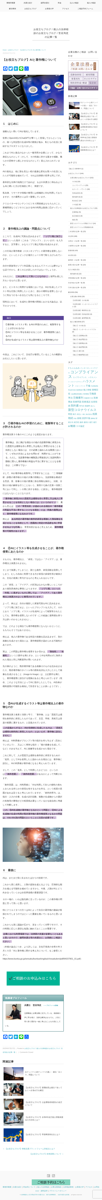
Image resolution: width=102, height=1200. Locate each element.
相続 (73, 220)
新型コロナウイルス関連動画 (80, 227)
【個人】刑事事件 (74, 169)
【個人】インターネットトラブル (84, 329)
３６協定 (75, 204)
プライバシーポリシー (58, 1191)
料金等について (29, 1187)
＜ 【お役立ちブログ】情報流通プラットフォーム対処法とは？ (29, 1149)
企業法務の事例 (75, 296)
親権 (79, 418)
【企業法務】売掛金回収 (81, 314)
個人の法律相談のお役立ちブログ (48, 1048)
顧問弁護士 (45, 3)
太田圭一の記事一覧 (75, 241)
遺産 (81, 422)
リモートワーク (80, 386)
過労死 (76, 422)
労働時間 (87, 398)
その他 (74, 181)
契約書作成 (76, 197)
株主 (84, 414)
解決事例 (12, 9)
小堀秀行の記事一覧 (75, 246)
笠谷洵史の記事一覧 (75, 283)
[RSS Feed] (53, 1176)
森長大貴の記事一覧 (75, 265)
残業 (94, 414)
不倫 (88, 386)
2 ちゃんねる (74, 368)
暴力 (74, 414)
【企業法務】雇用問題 (80, 318)
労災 (91, 398)
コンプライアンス (78, 185)
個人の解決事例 (75, 322)
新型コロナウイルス (82, 409)
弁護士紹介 (28, 3)
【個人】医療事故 (78, 343)
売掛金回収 (76, 193)
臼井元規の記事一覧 (75, 287)
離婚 (72, 426)
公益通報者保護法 (76, 394)
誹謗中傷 (86, 418)
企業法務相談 (56, 1187)
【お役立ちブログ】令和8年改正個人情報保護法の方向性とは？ (89, 137)
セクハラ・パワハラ (79, 189)
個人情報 (87, 390)
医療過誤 (86, 402)
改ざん (93, 406)
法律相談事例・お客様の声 (73, 1187)
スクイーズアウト (76, 382)
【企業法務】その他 (79, 300)
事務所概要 (11, 3)
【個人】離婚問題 (78, 355)
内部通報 (86, 394)
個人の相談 (91, 3)
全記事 (70, 236)
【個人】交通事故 (78, 336)
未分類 (70, 255)
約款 (75, 418)
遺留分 (86, 422)
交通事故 (75, 212)
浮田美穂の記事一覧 (75, 278)
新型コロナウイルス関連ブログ (81, 223)
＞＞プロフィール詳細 (50, 1005)
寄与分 (81, 406)
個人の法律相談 (43, 1187)
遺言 (91, 422)
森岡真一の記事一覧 (75, 260)
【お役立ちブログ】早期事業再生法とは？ (42, 1134)
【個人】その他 (77, 326)
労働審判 (78, 397)
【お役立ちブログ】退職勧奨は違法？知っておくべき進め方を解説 (89, 116)
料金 (59, 3)
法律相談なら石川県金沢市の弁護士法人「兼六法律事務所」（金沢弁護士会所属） (45, 1194)
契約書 (75, 405)
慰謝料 (87, 406)
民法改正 (75, 201)
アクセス (65, 9)
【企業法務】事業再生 (80, 310)
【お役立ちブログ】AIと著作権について (33, 50)
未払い (79, 414)
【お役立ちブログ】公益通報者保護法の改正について (89, 127)
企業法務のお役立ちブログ (79, 178)
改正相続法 (76, 216)
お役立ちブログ (30, 9)
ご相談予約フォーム (85, 9)
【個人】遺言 (77, 351)
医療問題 (77, 402)
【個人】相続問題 (78, 347)
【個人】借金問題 (78, 339)
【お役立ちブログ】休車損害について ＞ (47, 1154)
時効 (70, 414)
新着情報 (71, 250)
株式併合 (89, 414)
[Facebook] (49, 1176)
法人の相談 (74, 3)
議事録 (93, 418)
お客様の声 (49, 9)
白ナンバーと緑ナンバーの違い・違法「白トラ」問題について (89, 105)
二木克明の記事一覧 (75, 231)
